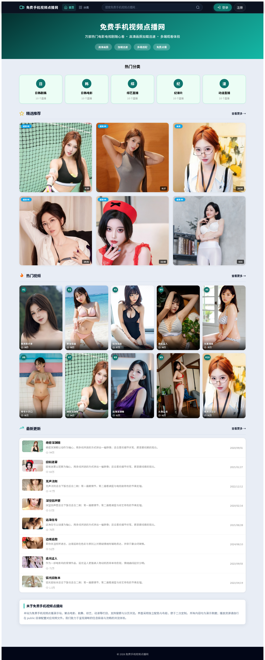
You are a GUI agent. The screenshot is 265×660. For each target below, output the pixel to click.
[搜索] (197, 7)
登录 (225, 7)
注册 (240, 7)
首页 (71, 7)
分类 (86, 7)
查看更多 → (239, 113)
